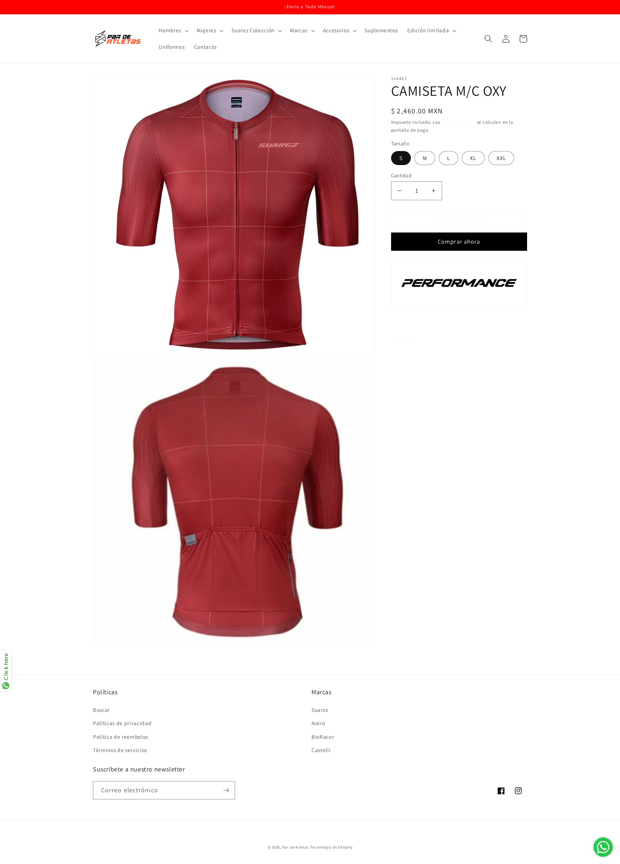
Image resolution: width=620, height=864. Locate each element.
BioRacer (322, 736)
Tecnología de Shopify (331, 847)
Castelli (320, 749)
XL (473, 157)
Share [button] (407, 340)
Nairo (318, 723)
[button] (173, 30)
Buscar (101, 709)
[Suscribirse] (226, 790)
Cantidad (401, 175)
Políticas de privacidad (122, 723)
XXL (501, 157)
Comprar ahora (459, 241)
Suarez (319, 709)
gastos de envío (458, 122)
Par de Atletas (295, 847)
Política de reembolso (120, 736)
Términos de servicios (120, 749)
